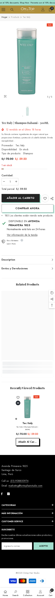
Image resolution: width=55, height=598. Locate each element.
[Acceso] (43, 9)
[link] (45, 198)
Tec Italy (20, 145)
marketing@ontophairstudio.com (25, 485)
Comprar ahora (27, 208)
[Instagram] (8, 494)
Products (15, 17)
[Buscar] (12, 10)
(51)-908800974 (19, 481)
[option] (27, 61)
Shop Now (24, 2)
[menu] (3, 9)
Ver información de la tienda (22, 235)
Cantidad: (7, 175)
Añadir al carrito (21, 198)
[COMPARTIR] (51, 198)
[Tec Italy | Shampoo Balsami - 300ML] (27, 407)
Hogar (4, 17)
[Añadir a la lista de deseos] (18, 397)
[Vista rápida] (18, 403)
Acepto (43, 545)
